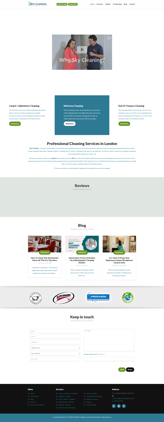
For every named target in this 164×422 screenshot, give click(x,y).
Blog (32, 399)
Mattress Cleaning (59, 151)
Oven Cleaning (91, 405)
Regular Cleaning (91, 399)
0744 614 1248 (62, 4)
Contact (33, 402)
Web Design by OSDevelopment (101, 417)
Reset (130, 369)
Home (32, 393)
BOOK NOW (73, 4)
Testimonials (34, 396)
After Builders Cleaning (66, 402)
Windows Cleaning (64, 405)
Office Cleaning (91, 393)
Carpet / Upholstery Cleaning (67, 393)
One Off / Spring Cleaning (66, 408)
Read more (15, 124)
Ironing (88, 402)
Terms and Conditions (37, 405)
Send (122, 369)
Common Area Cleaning (94, 396)
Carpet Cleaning (33, 151)
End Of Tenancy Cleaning (74, 151)
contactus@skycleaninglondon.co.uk (123, 398)
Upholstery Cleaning (45, 151)
